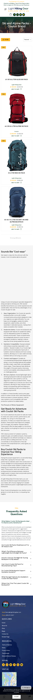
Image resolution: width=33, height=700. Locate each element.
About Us (4, 626)
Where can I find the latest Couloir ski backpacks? (15, 584)
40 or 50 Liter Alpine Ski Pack (16, 126)
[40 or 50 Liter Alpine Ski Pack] (16, 108)
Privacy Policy (6, 650)
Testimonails (5, 653)
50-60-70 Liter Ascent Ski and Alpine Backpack (16, 221)
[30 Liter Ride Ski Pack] (16, 155)
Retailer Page (5, 637)
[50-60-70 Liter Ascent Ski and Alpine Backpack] (16, 202)
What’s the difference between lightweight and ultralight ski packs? (14, 552)
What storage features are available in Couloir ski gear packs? (15, 578)
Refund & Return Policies (9, 656)
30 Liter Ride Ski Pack (16, 173)
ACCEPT (16, 696)
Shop (3, 628)
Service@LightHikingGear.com (13, 612)
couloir (16, 131)
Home (3, 623)
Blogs (3, 631)
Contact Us (5, 634)
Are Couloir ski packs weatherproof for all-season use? (15, 546)
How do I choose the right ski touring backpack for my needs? (15, 559)
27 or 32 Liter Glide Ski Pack (16, 79)
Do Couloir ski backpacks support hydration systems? (13, 571)
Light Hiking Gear (16, 85)
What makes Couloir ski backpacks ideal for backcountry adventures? (15, 522)
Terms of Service (7, 645)
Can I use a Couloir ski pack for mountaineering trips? (12, 565)
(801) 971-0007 (10, 615)
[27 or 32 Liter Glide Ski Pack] (16, 62)
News (3, 648)
